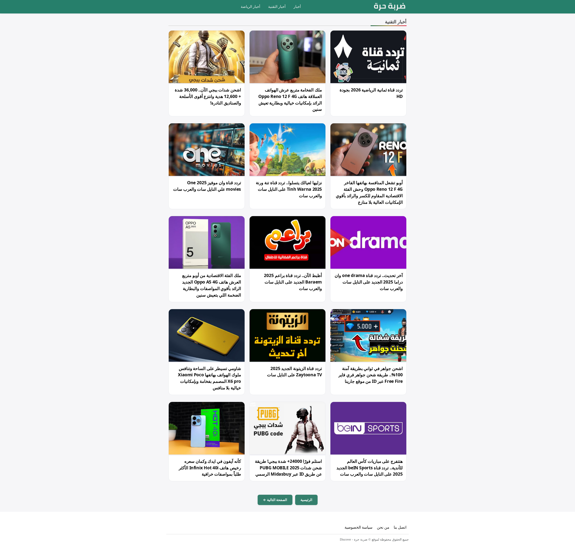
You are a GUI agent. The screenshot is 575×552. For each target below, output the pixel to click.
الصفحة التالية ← (275, 499)
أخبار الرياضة (250, 6)
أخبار (297, 6)
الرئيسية (306, 499)
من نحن (383, 527)
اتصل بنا (400, 527)
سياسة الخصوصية (358, 527)
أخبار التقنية (276, 6)
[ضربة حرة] (390, 6)
